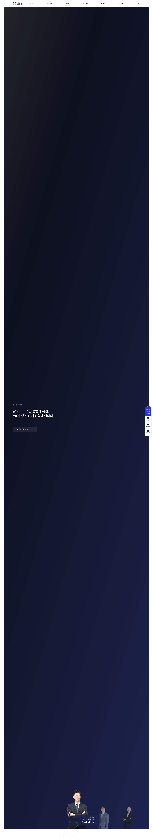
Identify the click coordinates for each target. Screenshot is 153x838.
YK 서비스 (103, 3)
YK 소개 (32, 3)
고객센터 (121, 3)
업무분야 (49, 3)
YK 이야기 (85, 3)
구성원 (67, 3)
